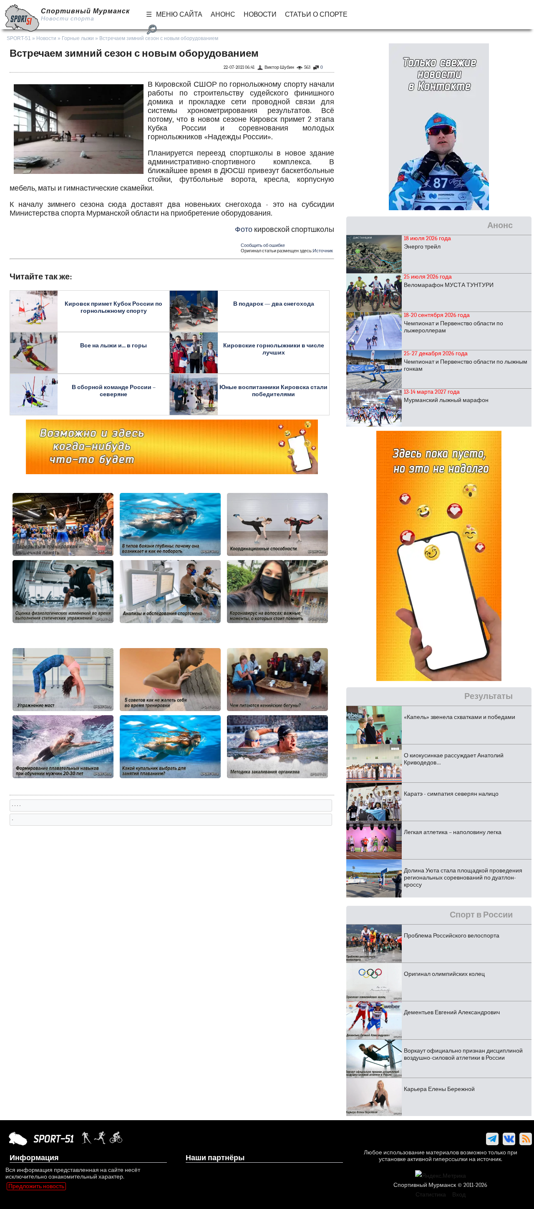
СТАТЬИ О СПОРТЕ (316, 14)
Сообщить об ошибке (263, 245)
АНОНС (223, 14)
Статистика (431, 1194)
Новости (46, 38)
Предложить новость (36, 1186)
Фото (243, 229)
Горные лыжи (78, 38)
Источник (323, 251)
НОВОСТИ (260, 14)
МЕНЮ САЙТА (179, 14)
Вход (459, 1194)
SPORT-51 (19, 38)
